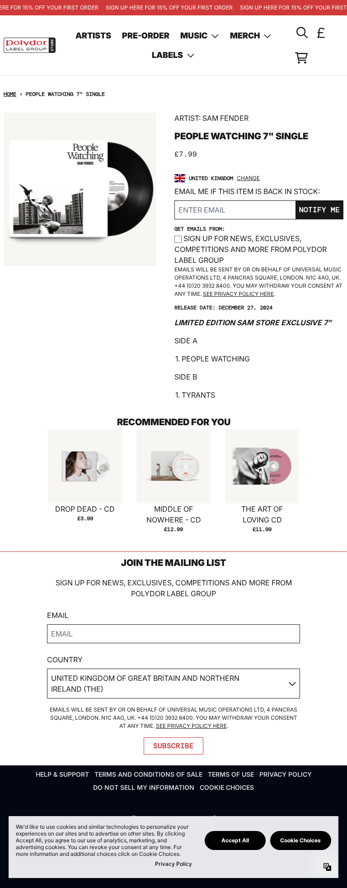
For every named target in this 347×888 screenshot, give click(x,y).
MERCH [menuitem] (245, 35)
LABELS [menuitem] (167, 55)
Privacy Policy (285, 774)
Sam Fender (225, 118)
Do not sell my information (143, 787)
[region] (173, 7)
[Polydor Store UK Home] (30, 45)
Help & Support (62, 774)
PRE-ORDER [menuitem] (145, 35)
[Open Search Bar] (301, 32)
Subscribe (173, 745)
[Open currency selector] (321, 33)
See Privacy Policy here (238, 293)
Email (58, 615)
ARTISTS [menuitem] (93, 35)
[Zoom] (80, 189)
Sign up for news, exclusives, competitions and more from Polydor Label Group (250, 249)
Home (10, 94)
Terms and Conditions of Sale (148, 774)
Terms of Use (231, 774)
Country (65, 659)
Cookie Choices (227, 787)
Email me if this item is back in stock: (247, 191)
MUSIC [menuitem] (193, 35)
